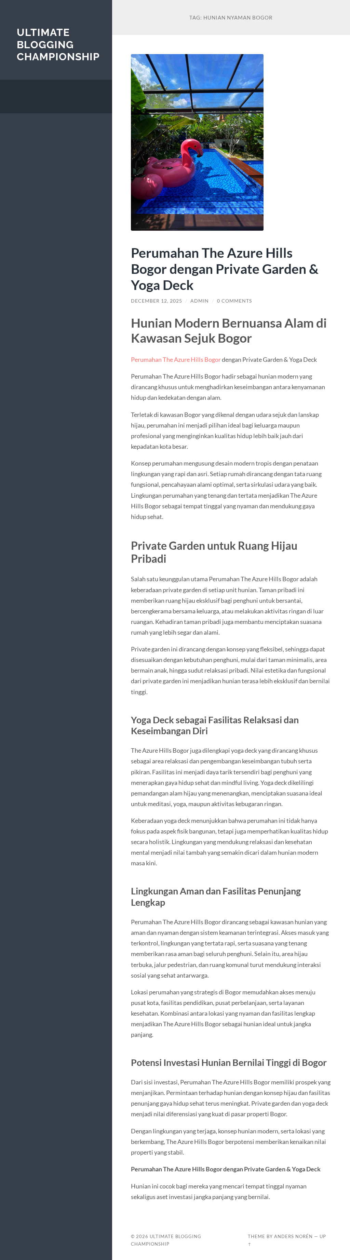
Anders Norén (293, 1236)
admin (199, 301)
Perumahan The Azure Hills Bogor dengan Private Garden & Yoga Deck (225, 268)
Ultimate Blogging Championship (58, 44)
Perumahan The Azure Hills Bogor (176, 359)
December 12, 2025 (156, 301)
